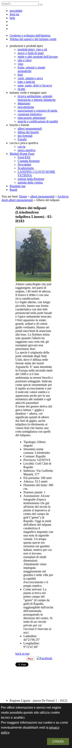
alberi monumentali (42, 196)
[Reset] (41, 4)
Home (23, 196)
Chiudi (58, 741)
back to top (22, 653)
